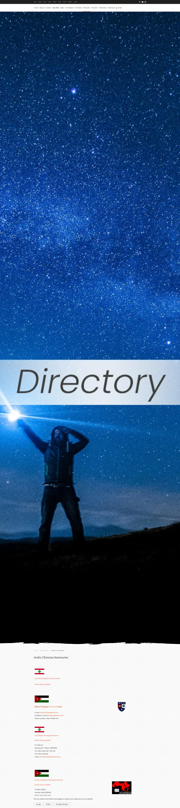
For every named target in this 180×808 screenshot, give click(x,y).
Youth (64, 2)
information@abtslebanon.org (49, 756)
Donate (48, 8)
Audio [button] (62, 8)
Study (59, 2)
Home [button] (36, 8)
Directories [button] (86, 8)
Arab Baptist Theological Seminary (47, 735)
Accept (38, 804)
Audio (49, 2)
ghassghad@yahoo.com (55, 715)
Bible (35, 2)
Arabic (120, 8)
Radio (54, 2)
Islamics (70, 2)
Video (44, 2)
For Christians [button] (69, 8)
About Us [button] (42, 8)
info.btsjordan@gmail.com (49, 712)
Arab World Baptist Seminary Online (47, 678)
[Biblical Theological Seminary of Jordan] (42, 699)
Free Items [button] (94, 8)
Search (75, 2)
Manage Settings (62, 804)
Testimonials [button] (102, 8)
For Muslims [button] (78, 8)
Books (39, 2)
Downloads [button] (111, 8)
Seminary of (48, 706)
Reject (48, 804)
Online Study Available (43, 684)
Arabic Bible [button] (55, 8)
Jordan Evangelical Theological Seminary (49, 780)
